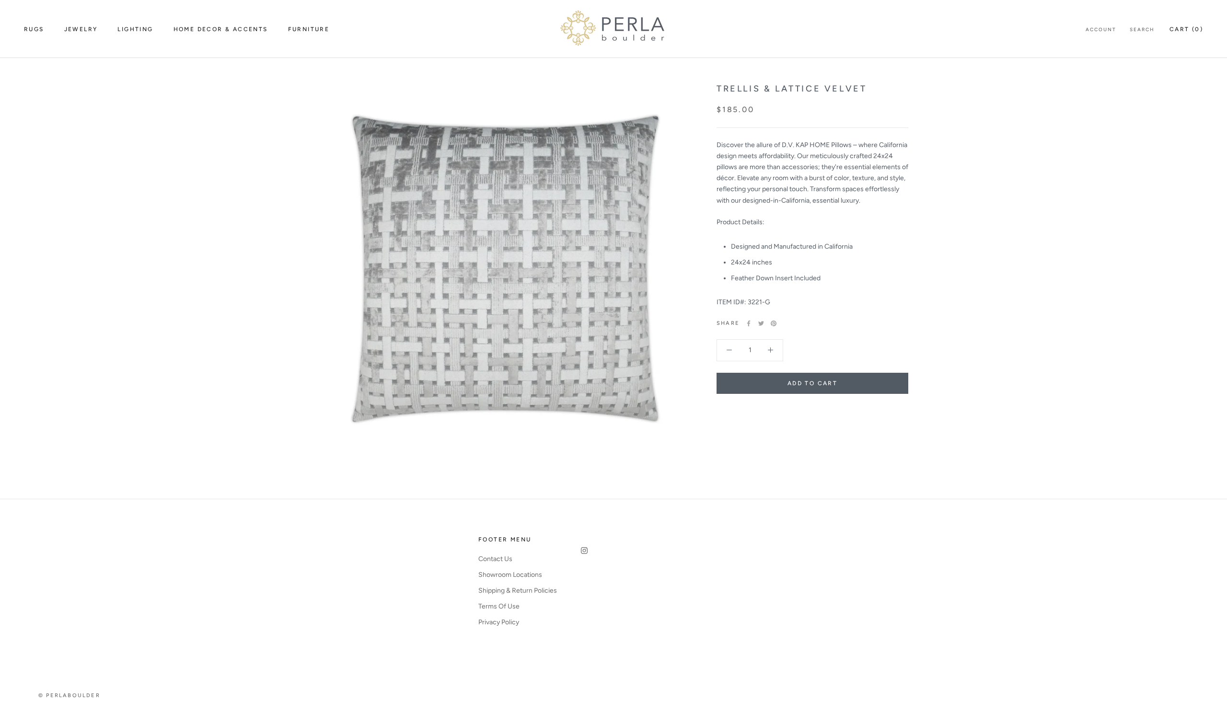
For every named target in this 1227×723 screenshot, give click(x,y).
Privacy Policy (498, 622)
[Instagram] (584, 550)
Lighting (135, 29)
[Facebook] (749, 323)
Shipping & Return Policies (517, 590)
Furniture (309, 29)
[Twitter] (761, 323)
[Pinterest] (773, 323)
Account (1101, 29)
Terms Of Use (499, 606)
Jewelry (81, 29)
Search (1142, 29)
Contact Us (495, 559)
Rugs (34, 29)
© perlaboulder (69, 695)
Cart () (1186, 29)
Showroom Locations (510, 575)
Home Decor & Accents (221, 29)
